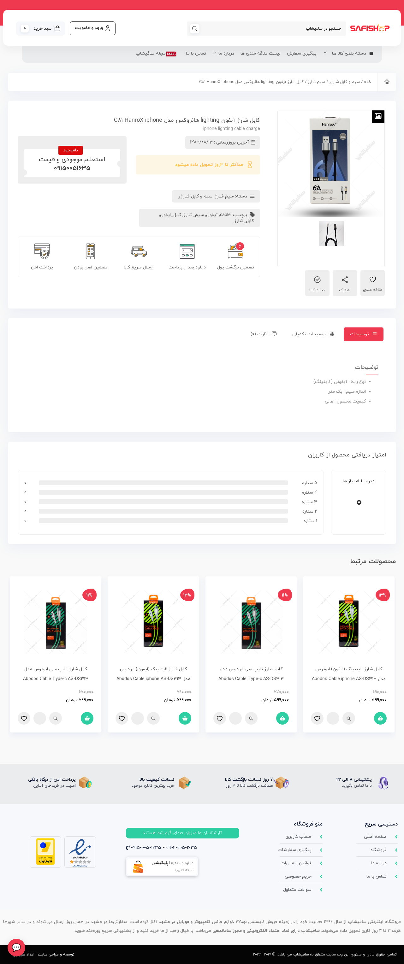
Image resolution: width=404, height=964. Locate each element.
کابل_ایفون (170, 215)
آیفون (212, 215)
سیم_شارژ (193, 215)
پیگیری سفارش (302, 53)
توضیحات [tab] (359, 334)
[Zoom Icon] (378, 116)
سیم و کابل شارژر (344, 82)
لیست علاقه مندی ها (261, 53)
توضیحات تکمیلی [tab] (309, 334)
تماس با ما (196, 53)
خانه (367, 82)
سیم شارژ (316, 82)
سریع (348, 718)
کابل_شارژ (244, 221)
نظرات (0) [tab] (260, 334)
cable (225, 215)
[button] (182, 833)
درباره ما (226, 53)
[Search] (195, 28)
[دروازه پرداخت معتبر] (45, 864)
